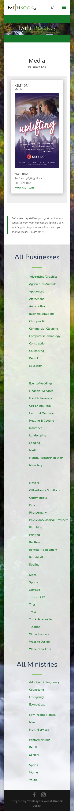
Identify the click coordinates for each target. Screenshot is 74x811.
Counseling (36, 348)
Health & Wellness (41, 410)
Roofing (34, 561)
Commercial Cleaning (43, 326)
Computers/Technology (44, 333)
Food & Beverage (40, 395)
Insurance (35, 425)
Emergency (36, 694)
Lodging (34, 440)
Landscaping (37, 432)
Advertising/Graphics (43, 274)
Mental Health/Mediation (46, 455)
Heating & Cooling (41, 417)
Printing (34, 532)
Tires (32, 601)
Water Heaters (39, 631)
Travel (33, 609)
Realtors (34, 539)
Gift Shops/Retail (40, 403)
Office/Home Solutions (44, 487)
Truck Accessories (41, 616)
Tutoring (34, 624)
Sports (33, 579)
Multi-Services (39, 726)
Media (19, 89)
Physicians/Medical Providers (48, 517)
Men (32, 719)
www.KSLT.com (24, 187)
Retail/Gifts (37, 554)
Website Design (39, 639)
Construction (37, 340)
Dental (33, 355)
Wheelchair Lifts (40, 646)
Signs (32, 572)
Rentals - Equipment (43, 547)
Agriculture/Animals (42, 281)
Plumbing (35, 524)
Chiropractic (37, 318)
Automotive (37, 303)
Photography (38, 509)
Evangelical (37, 701)
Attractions (36, 296)
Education (36, 363)
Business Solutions (41, 311)
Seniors (34, 751)
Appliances (36, 288)
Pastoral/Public (39, 737)
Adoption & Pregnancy (44, 679)
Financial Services (41, 388)
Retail (33, 744)
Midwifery (35, 462)
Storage (34, 587)
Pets (32, 502)
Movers (34, 480)
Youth (33, 777)
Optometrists (38, 495)
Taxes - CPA (37, 594)
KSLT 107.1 (22, 85)
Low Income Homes (42, 712)
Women (34, 769)
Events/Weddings (40, 380)
